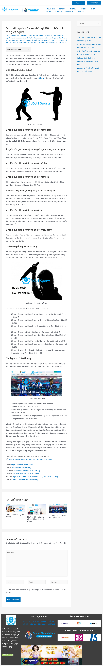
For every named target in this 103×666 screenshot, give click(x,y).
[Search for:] (89, 24)
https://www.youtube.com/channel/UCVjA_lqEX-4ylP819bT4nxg (35, 477)
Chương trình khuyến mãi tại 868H (58, 516)
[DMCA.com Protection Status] (8, 655)
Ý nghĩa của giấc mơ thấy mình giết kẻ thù (46, 38)
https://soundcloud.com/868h (22, 465)
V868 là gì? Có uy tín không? (15, 515)
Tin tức (8, 36)
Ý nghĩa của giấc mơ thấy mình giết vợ (52, 42)
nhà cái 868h (25, 38)
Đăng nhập (94, 3)
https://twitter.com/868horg (21, 468)
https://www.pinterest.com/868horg (25, 480)
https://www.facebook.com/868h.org (27, 471)
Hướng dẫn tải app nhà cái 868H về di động (35, 519)
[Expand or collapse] (28, 49)
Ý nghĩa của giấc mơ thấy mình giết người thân (48, 40)
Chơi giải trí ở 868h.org (20, 36)
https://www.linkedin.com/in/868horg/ (26, 474)
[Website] (58, 582)
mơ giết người (16, 38)
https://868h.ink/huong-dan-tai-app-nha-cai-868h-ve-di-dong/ (30, 459)
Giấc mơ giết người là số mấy (39, 36)
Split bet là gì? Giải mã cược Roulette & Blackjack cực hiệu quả (87, 61)
